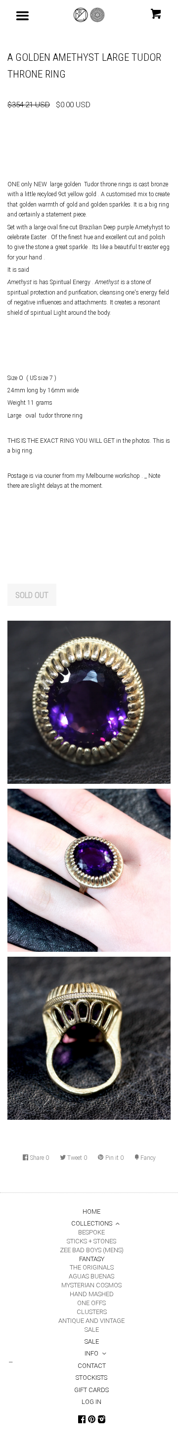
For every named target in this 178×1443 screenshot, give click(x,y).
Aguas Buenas (91, 1276)
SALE (92, 1329)
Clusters (92, 1312)
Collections (91, 1223)
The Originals (92, 1267)
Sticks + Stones (91, 1241)
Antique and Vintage (91, 1320)
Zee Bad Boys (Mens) (92, 1250)
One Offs (91, 1303)
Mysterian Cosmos (91, 1285)
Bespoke (91, 1232)
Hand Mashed (92, 1294)
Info (91, 1353)
